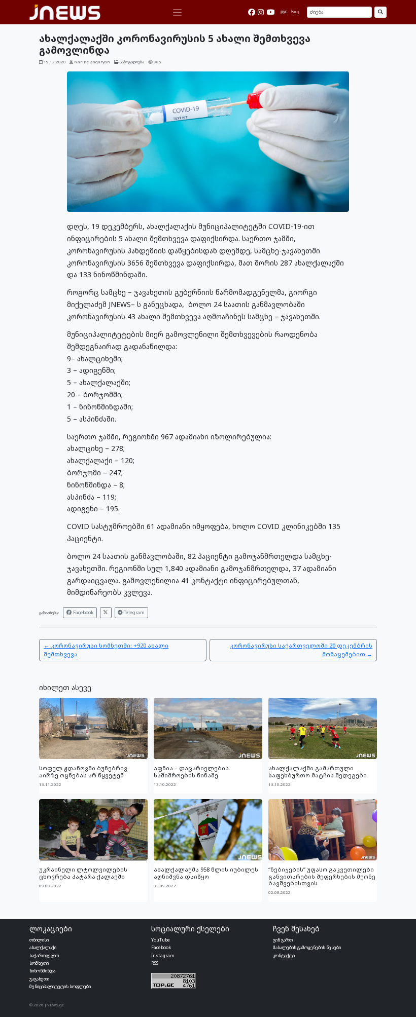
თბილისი (39, 939)
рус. (284, 11)
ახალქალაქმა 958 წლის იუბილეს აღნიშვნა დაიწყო (206, 872)
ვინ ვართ (283, 939)
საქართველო (44, 955)
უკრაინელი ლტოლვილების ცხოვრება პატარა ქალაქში (83, 872)
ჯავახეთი (39, 978)
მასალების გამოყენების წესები (307, 947)
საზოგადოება (132, 61)
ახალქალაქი (42, 947)
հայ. (295, 11)
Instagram (163, 955)
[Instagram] (261, 12)
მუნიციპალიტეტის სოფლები (60, 986)
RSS (154, 963)
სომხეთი (39, 963)
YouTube (160, 939)
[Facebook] (251, 12)
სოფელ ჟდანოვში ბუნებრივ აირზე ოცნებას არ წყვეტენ (83, 771)
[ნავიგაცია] (177, 12)
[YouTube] (271, 12)
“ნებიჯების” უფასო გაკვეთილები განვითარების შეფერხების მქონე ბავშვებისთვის (321, 876)
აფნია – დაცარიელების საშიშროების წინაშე (191, 771)
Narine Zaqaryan (92, 61)
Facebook (83, 612)
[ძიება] (380, 12)
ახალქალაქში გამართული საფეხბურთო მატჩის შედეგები (317, 771)
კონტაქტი (284, 955)
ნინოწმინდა (42, 970)
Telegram (133, 612)
